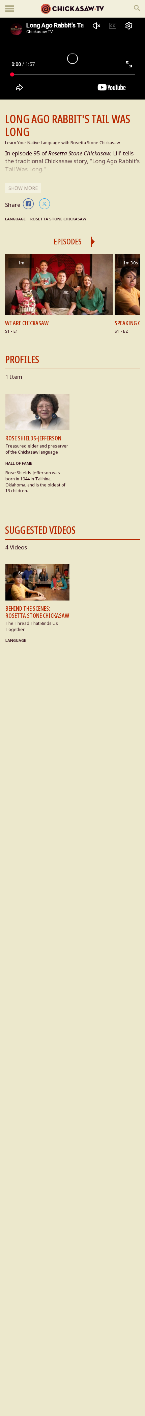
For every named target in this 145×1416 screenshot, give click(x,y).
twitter (44, 203)
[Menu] (9, 9)
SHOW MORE (23, 188)
